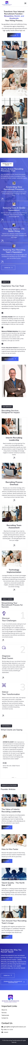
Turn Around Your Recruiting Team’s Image (14, 921)
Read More (6, 827)
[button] (25, 3)
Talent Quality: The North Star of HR (13, 884)
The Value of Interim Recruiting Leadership (11, 810)
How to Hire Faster (10, 849)
